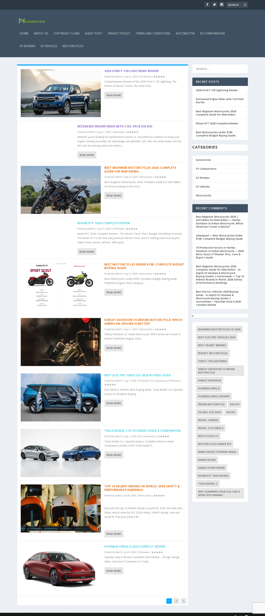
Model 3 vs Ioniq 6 (210, 428)
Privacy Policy (119, 33)
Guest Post (93, 33)
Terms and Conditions (153, 33)
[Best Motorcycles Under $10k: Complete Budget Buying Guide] (61, 287)
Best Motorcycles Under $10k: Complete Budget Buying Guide (144, 266)
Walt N (118, 76)
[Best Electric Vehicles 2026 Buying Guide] (61, 397)
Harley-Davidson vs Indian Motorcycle (216, 370)
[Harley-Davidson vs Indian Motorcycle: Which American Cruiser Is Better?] (61, 342)
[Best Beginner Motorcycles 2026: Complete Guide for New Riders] (61, 190)
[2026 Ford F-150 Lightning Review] (61, 93)
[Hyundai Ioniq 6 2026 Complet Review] (61, 569)
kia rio (230, 412)
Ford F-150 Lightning (212, 361)
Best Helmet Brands (212, 345)
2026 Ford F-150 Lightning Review (131, 71)
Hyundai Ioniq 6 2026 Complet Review (134, 546)
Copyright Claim (66, 33)
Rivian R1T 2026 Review (213, 475)
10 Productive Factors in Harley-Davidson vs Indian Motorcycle (216, 249)
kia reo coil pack (209, 412)
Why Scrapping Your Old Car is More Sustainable (219, 493)
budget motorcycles (213, 353)
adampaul (202, 235)
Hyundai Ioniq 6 (209, 388)
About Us (41, 33)
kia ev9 (234, 404)
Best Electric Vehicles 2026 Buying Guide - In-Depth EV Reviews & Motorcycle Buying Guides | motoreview (217, 296)
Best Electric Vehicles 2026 (216, 337)
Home (24, 33)
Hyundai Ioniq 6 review (213, 396)
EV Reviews (27, 46)
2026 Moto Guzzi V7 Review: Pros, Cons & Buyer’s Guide (220, 254)
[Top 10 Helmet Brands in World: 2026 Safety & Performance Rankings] (61, 508)
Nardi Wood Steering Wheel (217, 452)
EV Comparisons (212, 33)
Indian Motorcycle (211, 404)
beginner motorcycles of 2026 (219, 329)
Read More (114, 95)
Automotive (185, 33)
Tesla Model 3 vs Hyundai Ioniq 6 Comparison (142, 431)
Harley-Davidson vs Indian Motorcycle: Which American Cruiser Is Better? (143, 322)
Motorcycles (73, 46)
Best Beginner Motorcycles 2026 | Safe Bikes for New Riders (217, 218)
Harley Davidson (209, 380)
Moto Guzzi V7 (208, 436)
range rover (207, 460)
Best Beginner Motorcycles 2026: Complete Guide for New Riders (140, 169)
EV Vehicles (49, 46)
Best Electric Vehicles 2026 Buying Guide (137, 375)
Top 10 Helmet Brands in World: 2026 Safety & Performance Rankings (142, 488)
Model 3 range (208, 420)
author (118, 495)
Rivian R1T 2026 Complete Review (103, 223)
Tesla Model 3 (207, 483)
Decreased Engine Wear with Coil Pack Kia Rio (115, 126)
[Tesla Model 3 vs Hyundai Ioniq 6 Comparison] (61, 453)
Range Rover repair (211, 467)
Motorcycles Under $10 (214, 444)
